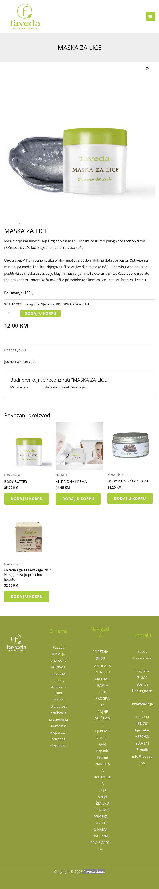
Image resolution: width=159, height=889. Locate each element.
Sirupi (102, 796)
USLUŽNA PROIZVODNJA (100, 842)
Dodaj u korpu (41, 313)
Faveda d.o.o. (94, 871)
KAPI (102, 744)
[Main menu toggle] (150, 16)
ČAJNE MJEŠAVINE (103, 718)
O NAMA (100, 829)
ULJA (102, 790)
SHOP (100, 658)
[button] (147, 69)
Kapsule (102, 750)
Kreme (102, 757)
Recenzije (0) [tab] (15, 349)
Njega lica (11, 221)
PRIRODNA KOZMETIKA (40, 221)
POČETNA (100, 651)
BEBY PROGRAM (102, 698)
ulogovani (36, 387)
